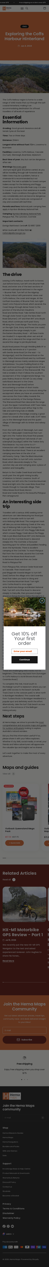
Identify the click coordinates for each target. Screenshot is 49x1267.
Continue (24, 659)
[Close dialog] (42, 600)
